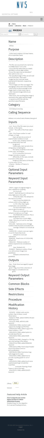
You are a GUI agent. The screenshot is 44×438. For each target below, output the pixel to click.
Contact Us (20, 430)
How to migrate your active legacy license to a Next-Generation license (16, 399)
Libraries (18, 26)
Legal (20, 427)
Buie (24, 26)
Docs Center (12, 25)
